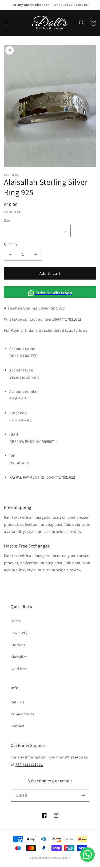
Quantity (10, 244)
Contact (17, 726)
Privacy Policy (22, 714)
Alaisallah (19, 656)
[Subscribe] (83, 795)
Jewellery (19, 632)
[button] (7, 23)
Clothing (18, 645)
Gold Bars (19, 668)
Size (7, 220)
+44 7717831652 (29, 764)
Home (16, 620)
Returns (17, 702)
